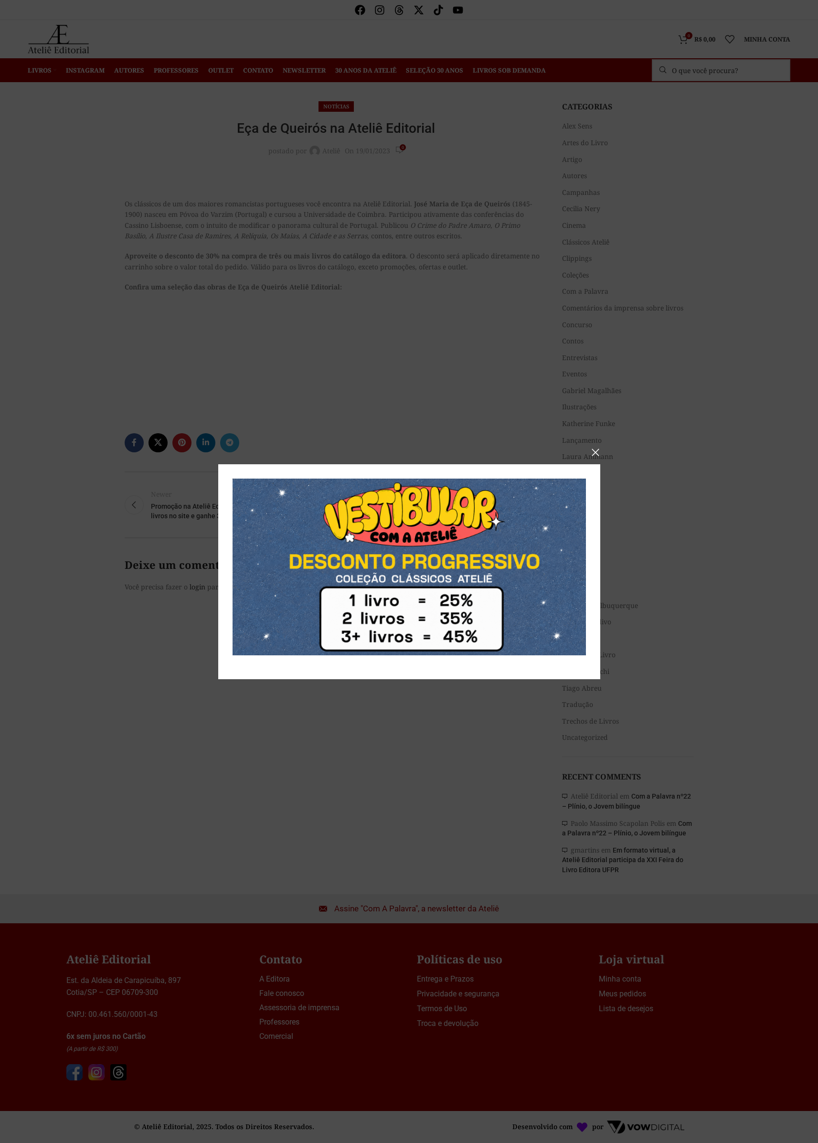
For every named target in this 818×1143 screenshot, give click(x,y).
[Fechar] (595, 452)
